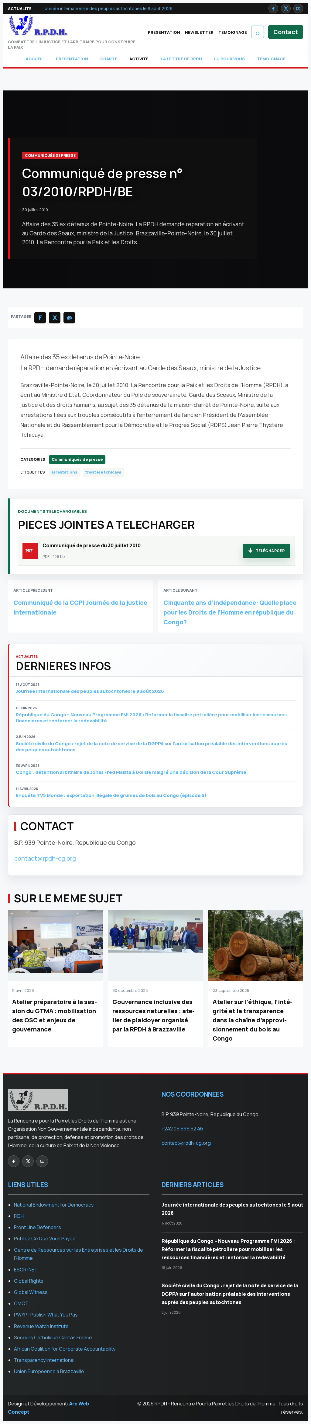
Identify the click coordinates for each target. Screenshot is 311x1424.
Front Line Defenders (37, 1227)
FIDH (19, 1216)
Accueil (35, 59)
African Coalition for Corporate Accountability (64, 1348)
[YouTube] (298, 8)
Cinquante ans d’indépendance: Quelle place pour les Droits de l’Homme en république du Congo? (229, 612)
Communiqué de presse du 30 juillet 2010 (92, 545)
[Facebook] (273, 8)
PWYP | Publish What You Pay (45, 1314)
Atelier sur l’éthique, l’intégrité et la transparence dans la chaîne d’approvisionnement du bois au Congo (252, 1020)
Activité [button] (139, 59)
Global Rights (28, 1281)
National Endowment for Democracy (54, 1204)
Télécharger (270, 550)
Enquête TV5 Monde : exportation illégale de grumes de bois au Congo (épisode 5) (111, 795)
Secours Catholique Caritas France (53, 1337)
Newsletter (199, 32)
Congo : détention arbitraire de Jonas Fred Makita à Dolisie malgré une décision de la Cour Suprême (131, 772)
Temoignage (232, 32)
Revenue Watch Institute (41, 1326)
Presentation (164, 32)
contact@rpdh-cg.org (45, 858)
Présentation (72, 59)
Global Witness (31, 1292)
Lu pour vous (229, 59)
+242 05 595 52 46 (182, 1128)
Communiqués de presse (50, 155)
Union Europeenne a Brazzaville (49, 1371)
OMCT (21, 1303)
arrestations (64, 472)
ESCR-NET (26, 1269)
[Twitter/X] (286, 8)
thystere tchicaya (103, 472)
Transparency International (44, 1360)
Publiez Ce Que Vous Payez (44, 1238)
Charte (108, 59)
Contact (285, 32)
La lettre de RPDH (181, 59)
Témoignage (271, 59)
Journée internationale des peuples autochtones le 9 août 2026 (108, 8)
